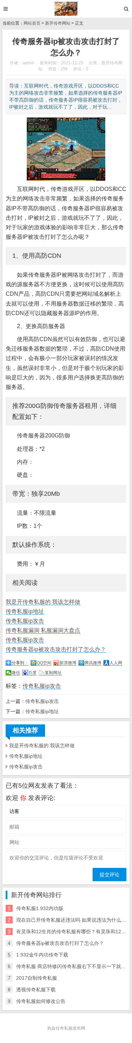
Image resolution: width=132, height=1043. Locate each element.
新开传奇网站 (57, 23)
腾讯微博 (92, 662)
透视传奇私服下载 (36, 989)
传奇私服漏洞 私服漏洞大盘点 (43, 630)
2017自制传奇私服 (36, 978)
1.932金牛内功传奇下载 (42, 955)
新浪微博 (67, 662)
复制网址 (53, 672)
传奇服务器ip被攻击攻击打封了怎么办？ (56, 649)
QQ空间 (44, 662)
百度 (32, 672)
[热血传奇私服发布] (66, 9)
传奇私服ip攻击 (25, 621)
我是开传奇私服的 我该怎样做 (43, 602)
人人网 (115, 662)
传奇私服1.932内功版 (39, 908)
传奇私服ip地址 (25, 611)
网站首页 (32, 23)
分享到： (20, 662)
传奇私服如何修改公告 (40, 1001)
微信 (16, 672)
